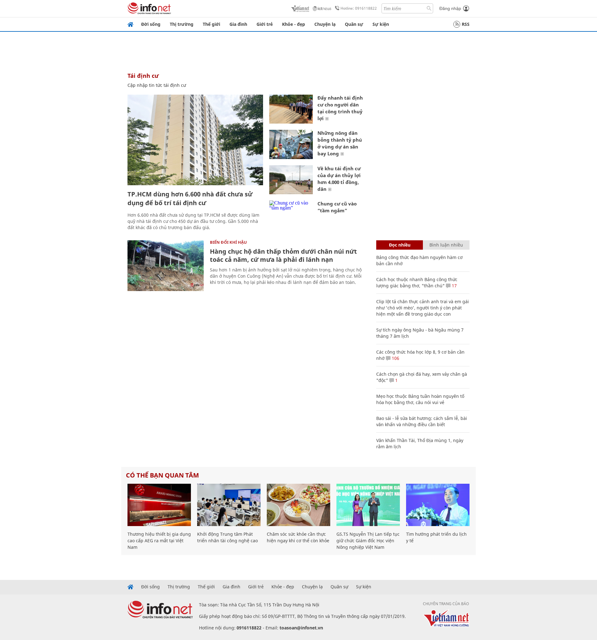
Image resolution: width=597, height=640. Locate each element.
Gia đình (238, 24)
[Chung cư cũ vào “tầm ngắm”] (291, 214)
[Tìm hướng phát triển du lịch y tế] (438, 505)
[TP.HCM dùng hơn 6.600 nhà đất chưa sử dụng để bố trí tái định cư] (195, 140)
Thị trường (181, 24)
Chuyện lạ (325, 24)
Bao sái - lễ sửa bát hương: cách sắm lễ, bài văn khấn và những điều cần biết (421, 421)
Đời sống (150, 24)
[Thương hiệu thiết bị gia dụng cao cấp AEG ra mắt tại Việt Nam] (159, 505)
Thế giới (211, 24)
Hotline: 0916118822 (358, 8)
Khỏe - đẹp (293, 24)
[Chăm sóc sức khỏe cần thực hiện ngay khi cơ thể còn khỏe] (298, 505)
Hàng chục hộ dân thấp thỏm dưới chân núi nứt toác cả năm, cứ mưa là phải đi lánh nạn (283, 255)
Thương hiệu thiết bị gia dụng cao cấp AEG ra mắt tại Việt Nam (159, 540)
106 (395, 358)
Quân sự (354, 24)
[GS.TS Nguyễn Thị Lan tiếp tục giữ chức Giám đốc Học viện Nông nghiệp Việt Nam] (368, 505)
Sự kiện (381, 24)
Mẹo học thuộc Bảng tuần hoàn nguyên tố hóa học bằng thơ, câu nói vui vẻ (420, 399)
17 (454, 286)
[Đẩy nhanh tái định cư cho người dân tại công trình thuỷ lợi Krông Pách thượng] (291, 109)
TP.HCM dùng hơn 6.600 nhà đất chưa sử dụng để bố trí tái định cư (189, 198)
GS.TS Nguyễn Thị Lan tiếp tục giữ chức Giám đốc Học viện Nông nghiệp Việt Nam (368, 540)
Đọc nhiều (399, 245)
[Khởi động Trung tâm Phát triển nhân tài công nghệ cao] (229, 505)
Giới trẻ (265, 24)
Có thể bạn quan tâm (162, 475)
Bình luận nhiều (446, 245)
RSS (466, 24)
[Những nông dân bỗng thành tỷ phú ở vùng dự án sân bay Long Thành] (291, 144)
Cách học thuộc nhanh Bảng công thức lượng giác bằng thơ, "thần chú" (416, 282)
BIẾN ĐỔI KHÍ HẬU (228, 242)
